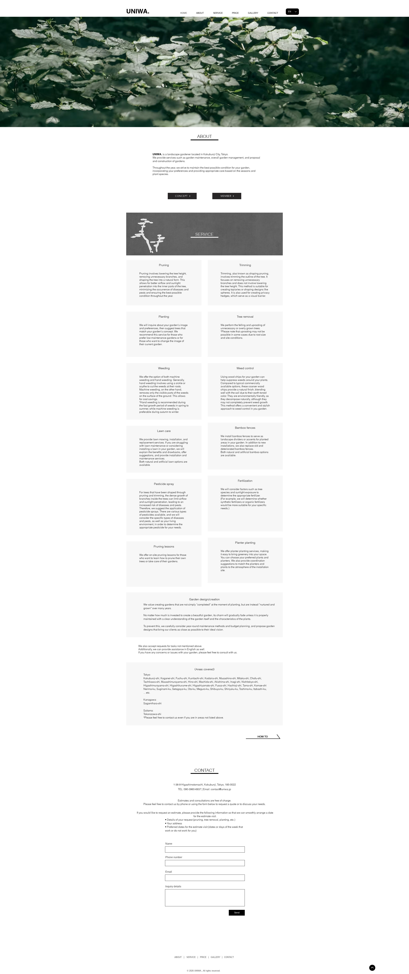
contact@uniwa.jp (221, 789)
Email (168, 872)
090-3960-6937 (192, 789)
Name (168, 843)
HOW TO (263, 736)
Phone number (173, 857)
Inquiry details (173, 886)
